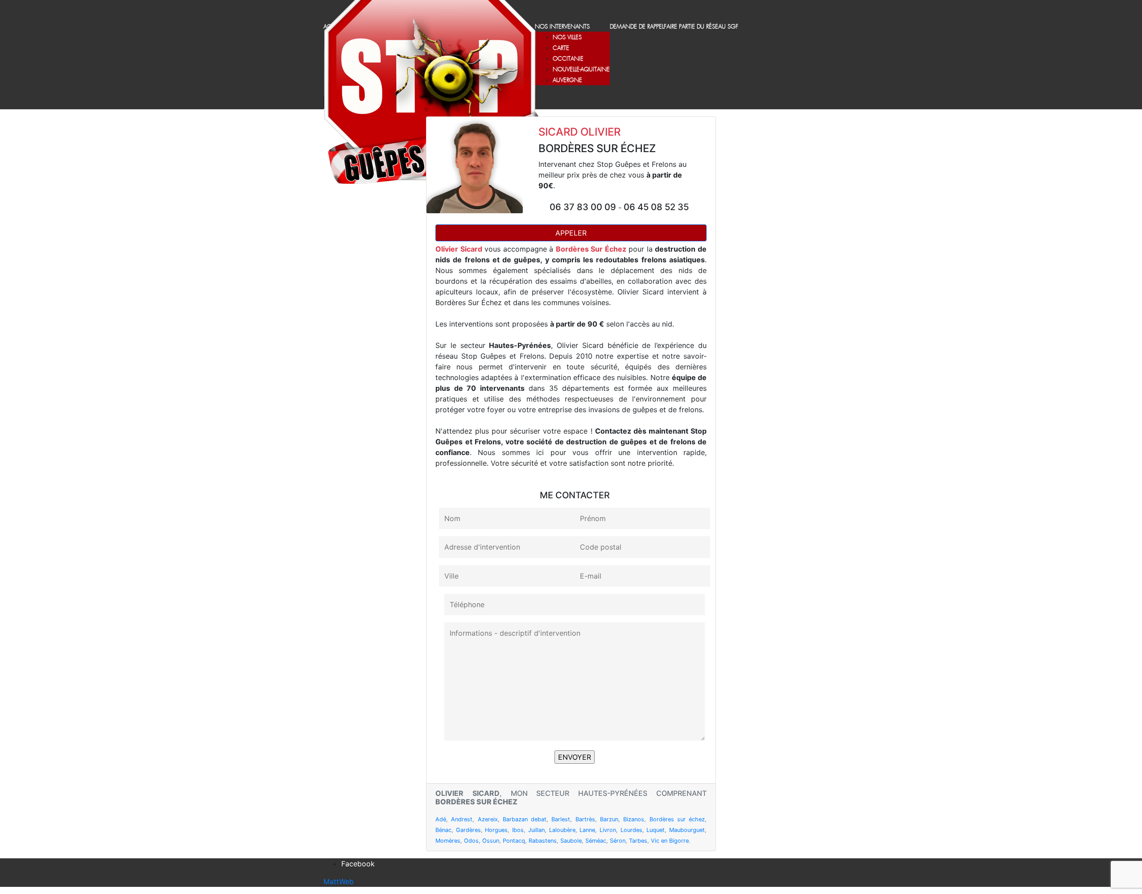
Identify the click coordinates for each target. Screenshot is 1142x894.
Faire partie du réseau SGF (701, 27)
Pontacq (514, 840)
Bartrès (585, 819)
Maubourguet (687, 830)
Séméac (595, 840)
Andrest (461, 819)
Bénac (443, 830)
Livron (608, 830)
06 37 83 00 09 (584, 207)
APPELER (571, 232)
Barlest (560, 819)
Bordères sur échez (677, 819)
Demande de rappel (637, 27)
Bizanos (633, 819)
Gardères (468, 830)
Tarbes (638, 840)
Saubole (571, 840)
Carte (561, 48)
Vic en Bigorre (670, 840)
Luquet (655, 830)
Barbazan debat (524, 819)
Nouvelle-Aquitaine (581, 70)
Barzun (609, 819)
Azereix (488, 819)
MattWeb (338, 881)
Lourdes (631, 830)
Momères (447, 840)
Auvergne (567, 80)
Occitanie (568, 59)
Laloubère (562, 830)
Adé (440, 819)
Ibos (518, 830)
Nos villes (567, 38)
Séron (617, 840)
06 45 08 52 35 (656, 207)
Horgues (496, 830)
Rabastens (543, 840)
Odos (471, 840)
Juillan (536, 830)
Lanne (587, 830)
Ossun (490, 840)
